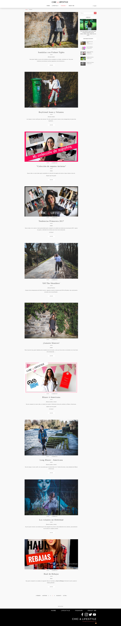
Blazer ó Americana (51, 397)
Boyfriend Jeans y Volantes (51, 112)
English (95, 5)
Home (48, 5)
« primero (38, 595)
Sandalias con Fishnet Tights (51, 52)
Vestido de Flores (90, 62)
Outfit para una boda (90, 42)
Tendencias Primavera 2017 (51, 221)
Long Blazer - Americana (51, 460)
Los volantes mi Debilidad (51, 520)
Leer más (51, 65)
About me (71, 5)
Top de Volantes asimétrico (90, 52)
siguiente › (59, 595)
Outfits (47, 108)
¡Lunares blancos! (51, 343)
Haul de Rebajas (51, 574)
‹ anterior (44, 595)
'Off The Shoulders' (51, 283)
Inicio (27, 9)
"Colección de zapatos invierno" (51, 166)
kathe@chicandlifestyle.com (89, 621)
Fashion (63, 5)
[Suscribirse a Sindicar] (95, 623)
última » (65, 595)
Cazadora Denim (90, 57)
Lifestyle (55, 5)
